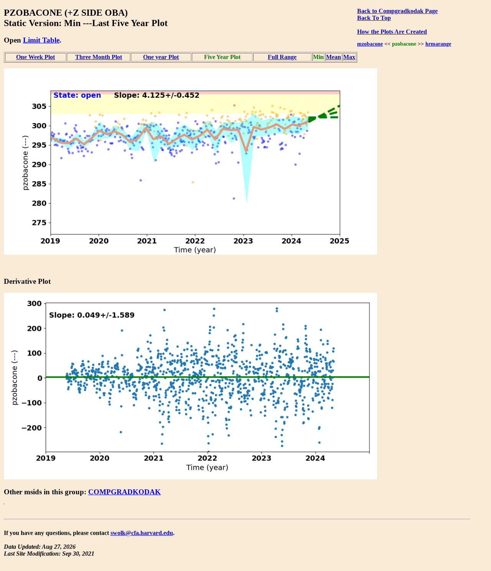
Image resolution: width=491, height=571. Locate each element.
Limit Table (41, 40)
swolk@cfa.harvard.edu (141, 533)
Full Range (282, 57)
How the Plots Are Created (392, 31)
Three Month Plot (98, 57)
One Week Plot (35, 57)
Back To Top (374, 18)
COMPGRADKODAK (124, 492)
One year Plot (161, 57)
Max (349, 57)
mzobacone (370, 44)
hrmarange (438, 44)
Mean (333, 57)
